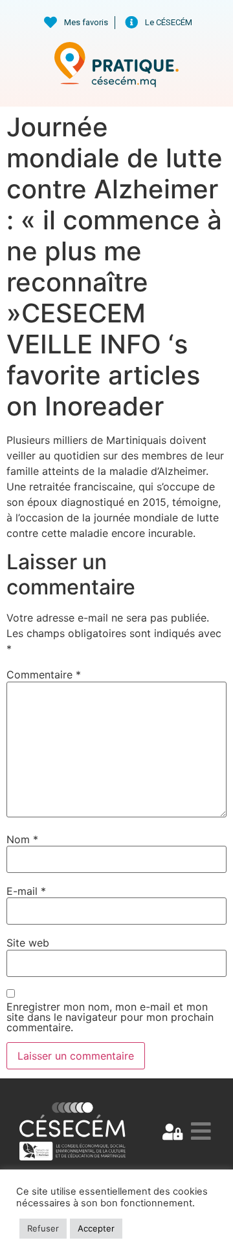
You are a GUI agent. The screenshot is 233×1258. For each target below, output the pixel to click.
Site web (27, 943)
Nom (22, 839)
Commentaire (43, 674)
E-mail (26, 891)
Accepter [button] (96, 1228)
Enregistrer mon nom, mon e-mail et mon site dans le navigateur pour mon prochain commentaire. (110, 1017)
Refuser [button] (43, 1228)
